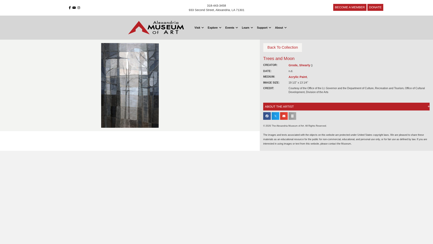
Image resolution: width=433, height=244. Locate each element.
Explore (213, 27)
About (279, 27)
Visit (197, 27)
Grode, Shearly (299, 65)
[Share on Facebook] (267, 116)
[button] (202, 27)
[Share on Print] (292, 116)
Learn (245, 27)
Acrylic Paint (298, 77)
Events (229, 27)
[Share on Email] (284, 116)
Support (262, 27)
